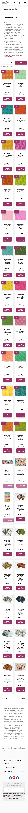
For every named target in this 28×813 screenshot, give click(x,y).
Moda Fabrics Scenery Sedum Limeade (20, 437)
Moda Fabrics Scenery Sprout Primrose (20, 331)
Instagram (17, 777)
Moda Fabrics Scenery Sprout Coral (7, 366)
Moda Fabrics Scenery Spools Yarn (20, 120)
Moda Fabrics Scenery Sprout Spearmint (20, 366)
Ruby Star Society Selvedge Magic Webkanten (7, 508)
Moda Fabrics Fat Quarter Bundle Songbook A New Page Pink (21, 678)
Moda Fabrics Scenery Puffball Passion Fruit (20, 156)
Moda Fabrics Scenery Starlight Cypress (20, 261)
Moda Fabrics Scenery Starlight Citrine (7, 296)
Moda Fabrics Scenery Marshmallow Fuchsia (20, 296)
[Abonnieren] (21, 789)
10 (10, 698)
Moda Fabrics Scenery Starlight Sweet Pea (20, 226)
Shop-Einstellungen (12, 760)
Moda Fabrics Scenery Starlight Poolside (7, 261)
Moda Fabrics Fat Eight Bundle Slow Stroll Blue (7, 610)
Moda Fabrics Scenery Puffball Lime (20, 190)
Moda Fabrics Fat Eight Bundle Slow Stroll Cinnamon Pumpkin (20, 577)
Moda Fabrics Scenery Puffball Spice (7, 190)
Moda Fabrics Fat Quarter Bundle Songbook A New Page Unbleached (20, 645)
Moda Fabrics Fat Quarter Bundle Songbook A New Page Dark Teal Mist (7, 645)
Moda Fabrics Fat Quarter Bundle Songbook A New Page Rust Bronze (7, 679)
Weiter (23, 698)
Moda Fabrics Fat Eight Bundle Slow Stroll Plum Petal (20, 508)
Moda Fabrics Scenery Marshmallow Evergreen (7, 332)
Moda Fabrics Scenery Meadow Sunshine (7, 402)
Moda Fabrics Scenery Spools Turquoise (7, 120)
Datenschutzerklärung (8, 796)
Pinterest (13, 777)
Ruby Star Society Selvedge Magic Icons (20, 472)
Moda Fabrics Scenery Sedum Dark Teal (20, 402)
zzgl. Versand (22, 747)
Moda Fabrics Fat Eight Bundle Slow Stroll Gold (7, 576)
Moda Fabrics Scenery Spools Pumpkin (7, 85)
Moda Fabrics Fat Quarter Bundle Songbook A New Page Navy (20, 611)
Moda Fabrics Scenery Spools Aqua (20, 85)
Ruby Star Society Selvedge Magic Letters (7, 472)
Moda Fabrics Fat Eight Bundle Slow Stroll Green (20, 542)
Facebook (10, 777)
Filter (20, 62)
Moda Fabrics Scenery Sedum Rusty (7, 437)
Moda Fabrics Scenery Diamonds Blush (7, 226)
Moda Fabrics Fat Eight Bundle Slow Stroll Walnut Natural (7, 543)
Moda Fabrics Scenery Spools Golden (7, 155)
